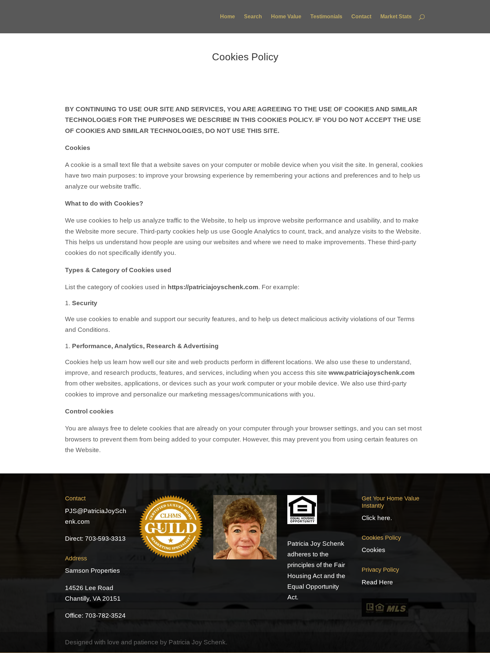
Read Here (377, 582)
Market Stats (396, 16)
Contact (361, 16)
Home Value (286, 16)
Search (253, 16)
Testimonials (326, 16)
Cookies (373, 549)
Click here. (377, 517)
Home (227, 16)
